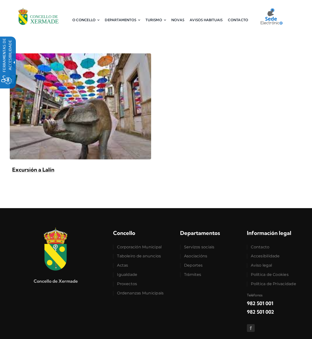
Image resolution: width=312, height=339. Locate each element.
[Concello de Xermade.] (39, 7)
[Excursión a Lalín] (80, 56)
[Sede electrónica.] (271, 10)
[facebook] (251, 328)
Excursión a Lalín (33, 169)
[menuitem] (85, 20)
